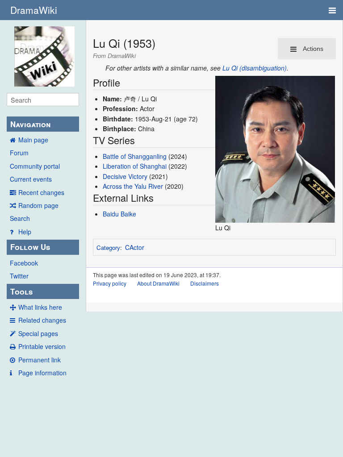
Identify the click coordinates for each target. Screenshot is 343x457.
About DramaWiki (158, 283)
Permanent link (39, 359)
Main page (33, 139)
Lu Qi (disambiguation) (254, 67)
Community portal (35, 166)
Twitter (19, 275)
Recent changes (41, 192)
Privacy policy (109, 283)
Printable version (42, 346)
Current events (31, 178)
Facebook (24, 262)
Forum (19, 152)
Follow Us (30, 246)
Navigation (30, 124)
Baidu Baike (119, 213)
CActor (134, 247)
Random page (38, 205)
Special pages (38, 333)
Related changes (42, 320)
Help (24, 231)
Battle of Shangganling (135, 156)
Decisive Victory (125, 176)
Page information (42, 372)
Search (20, 218)
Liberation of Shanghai (135, 166)
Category (108, 247)
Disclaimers (204, 283)
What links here (40, 307)
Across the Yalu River (133, 186)
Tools (21, 291)
